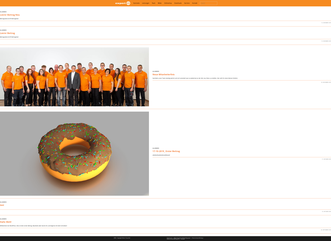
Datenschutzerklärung (197, 238)
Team (153, 3)
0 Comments (5, 22)
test (2, 205)
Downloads (178, 3)
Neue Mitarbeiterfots (164, 74)
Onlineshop (168, 3)
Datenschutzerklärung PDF (173, 239)
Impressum (169, 238)
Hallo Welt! (6, 221)
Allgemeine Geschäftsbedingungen (182, 238)
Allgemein (3, 12)
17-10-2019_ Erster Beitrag (166, 151)
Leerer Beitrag (7, 33)
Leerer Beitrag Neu (10, 14)
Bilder (160, 3)
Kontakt (194, 3)
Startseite (136, 3)
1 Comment (5, 229)
